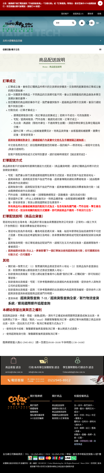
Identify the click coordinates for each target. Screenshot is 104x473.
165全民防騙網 (36, 418)
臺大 (82, 409)
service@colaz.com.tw (14, 372)
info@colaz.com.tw (36, 372)
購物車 (90, 14)
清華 (76, 409)
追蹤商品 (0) (78, 14)
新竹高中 (88, 405)
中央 (82, 415)
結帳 (99, 14)
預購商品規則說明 (60, 415)
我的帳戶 (65, 14)
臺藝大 (78, 418)
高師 (90, 434)
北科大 (85, 421)
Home (45, 67)
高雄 (77, 431)
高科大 (78, 425)
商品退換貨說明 (59, 412)
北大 (76, 428)
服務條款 (34, 412)
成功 (76, 412)
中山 (88, 415)
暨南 (94, 428)
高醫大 (77, 434)
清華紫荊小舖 (86, 441)
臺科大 (77, 421)
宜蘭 (76, 441)
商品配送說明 (55, 67)
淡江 (88, 428)
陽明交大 (90, 409)
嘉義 (84, 434)
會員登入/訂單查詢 (60, 418)
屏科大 (93, 421)
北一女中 (78, 405)
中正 (94, 415)
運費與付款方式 (59, 409)
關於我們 (34, 405)
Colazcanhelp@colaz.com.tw (74, 372)
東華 (82, 428)
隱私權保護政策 (37, 415)
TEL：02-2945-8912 (34, 454)
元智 (80, 438)
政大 (76, 415)
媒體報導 (34, 409)
